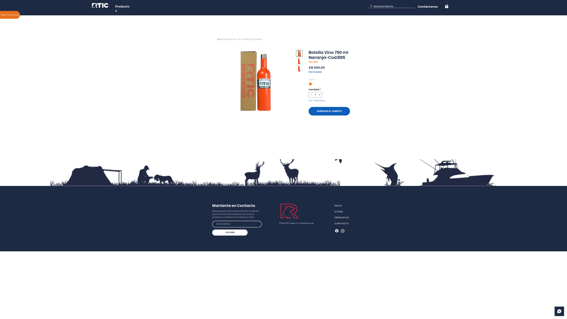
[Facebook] (337, 231)
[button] (446, 6)
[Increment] (320, 94)
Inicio (220, 39)
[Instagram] (342, 231)
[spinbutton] (315, 94)
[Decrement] (311, 94)
